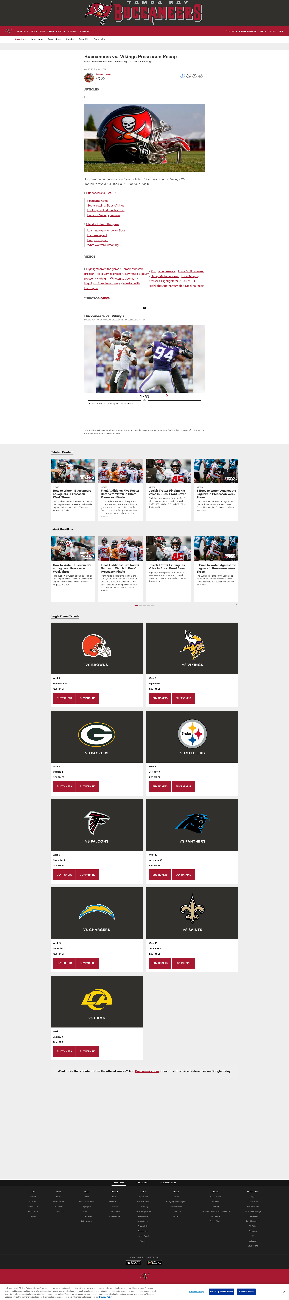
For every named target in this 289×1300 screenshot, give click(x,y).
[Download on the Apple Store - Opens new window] (133, 1263)
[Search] (226, 31)
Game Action (114, 1201)
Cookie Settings (196, 1291)
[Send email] (194, 77)
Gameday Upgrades (143, 1211)
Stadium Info (215, 1197)
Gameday (215, 1201)
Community (59, 1211)
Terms (142, 1241)
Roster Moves (58, 1201)
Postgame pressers (163, 271)
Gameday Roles (176, 1206)
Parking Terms (215, 1221)
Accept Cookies (246, 1291)
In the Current (86, 1221)
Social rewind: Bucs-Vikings (105, 205)
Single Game (143, 1197)
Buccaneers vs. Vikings (104, 316)
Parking (216, 1206)
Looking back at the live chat (105, 210)
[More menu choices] (95, 31)
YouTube (252, 1226)
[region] (144, 1292)
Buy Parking (88, 698)
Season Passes (143, 1201)
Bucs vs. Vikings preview (103, 215)
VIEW (105, 298)
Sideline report (194, 285)
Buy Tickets (64, 698)
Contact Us (176, 1211)
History (33, 1216)
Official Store (253, 1201)
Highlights (87, 1206)
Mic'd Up (86, 1211)
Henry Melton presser (165, 276)
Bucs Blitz (59, 1206)
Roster (33, 1197)
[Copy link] (200, 75)
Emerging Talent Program (176, 1201)
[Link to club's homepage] (8, 31)
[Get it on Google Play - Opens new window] (154, 1264)
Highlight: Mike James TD (178, 281)
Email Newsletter (253, 1221)
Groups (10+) (143, 1226)
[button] (136, 605)
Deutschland (253, 1246)
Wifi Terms (215, 1216)
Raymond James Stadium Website (216, 1211)
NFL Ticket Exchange (253, 1211)
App (253, 1197)
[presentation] (237, 605)
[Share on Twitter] (188, 77)
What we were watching (103, 245)
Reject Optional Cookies (221, 1291)
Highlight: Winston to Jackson (116, 278)
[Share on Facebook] (182, 77)
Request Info (143, 1231)
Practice (115, 1206)
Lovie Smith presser (191, 271)
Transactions (33, 1206)
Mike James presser (109, 273)
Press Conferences (86, 1201)
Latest (58, 1197)
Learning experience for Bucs (106, 230)
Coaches (33, 1201)
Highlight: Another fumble (165, 285)
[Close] (284, 1291)
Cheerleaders (114, 1216)
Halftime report (97, 235)
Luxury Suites (142, 1221)
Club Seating (143, 1206)
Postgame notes (97, 200)
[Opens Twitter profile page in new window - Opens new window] (103, 78)
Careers (176, 1197)
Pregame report (97, 240)
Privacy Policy (105, 1297)
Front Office (33, 1211)
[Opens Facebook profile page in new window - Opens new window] (98, 78)
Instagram (253, 1241)
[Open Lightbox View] (144, 366)
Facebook (253, 1231)
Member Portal (143, 1236)
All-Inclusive (143, 1216)
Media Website (253, 1206)
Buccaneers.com (103, 74)
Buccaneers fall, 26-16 (101, 192)
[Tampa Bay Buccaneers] (144, 1276)
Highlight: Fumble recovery (102, 283)
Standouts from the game (102, 224)
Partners (176, 1216)
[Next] (167, 396)
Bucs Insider (87, 1216)
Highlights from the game (102, 269)
